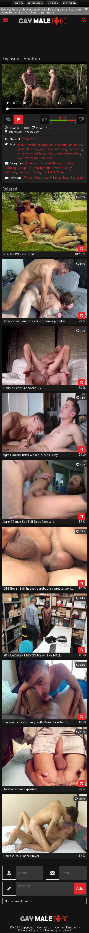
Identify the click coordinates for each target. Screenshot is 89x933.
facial (50, 149)
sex (51, 145)
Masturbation (43, 168)
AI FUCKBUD (69, 3)
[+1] (5, 20)
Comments (8, 119)
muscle (42, 145)
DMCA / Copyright (21, 927)
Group (22, 168)
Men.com (29, 139)
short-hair (37, 153)
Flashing (10, 168)
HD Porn (53, 3)
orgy (60, 153)
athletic (51, 153)
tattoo (78, 145)
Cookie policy (48, 930)
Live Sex (18, 3)
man (70, 149)
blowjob (30, 145)
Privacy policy (26, 930)
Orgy (68, 168)
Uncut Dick (48, 172)
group (21, 149)
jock (42, 149)
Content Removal (66, 927)
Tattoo (35, 172)
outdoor (60, 149)
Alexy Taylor (52, 177)
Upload (66, 930)
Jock (30, 168)
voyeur (35, 158)
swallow (23, 158)
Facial (70, 163)
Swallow (23, 172)
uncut (78, 149)
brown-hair (72, 153)
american (23, 153)
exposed (47, 158)
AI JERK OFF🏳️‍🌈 (35, 3)
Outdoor (10, 172)
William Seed (33, 177)
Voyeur (62, 172)
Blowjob (58, 163)
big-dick (32, 149)
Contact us (44, 927)
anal (20, 145)
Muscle (58, 168)
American (32, 163)
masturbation (64, 145)
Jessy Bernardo (73, 177)
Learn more (46, 12)
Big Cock (46, 163)
